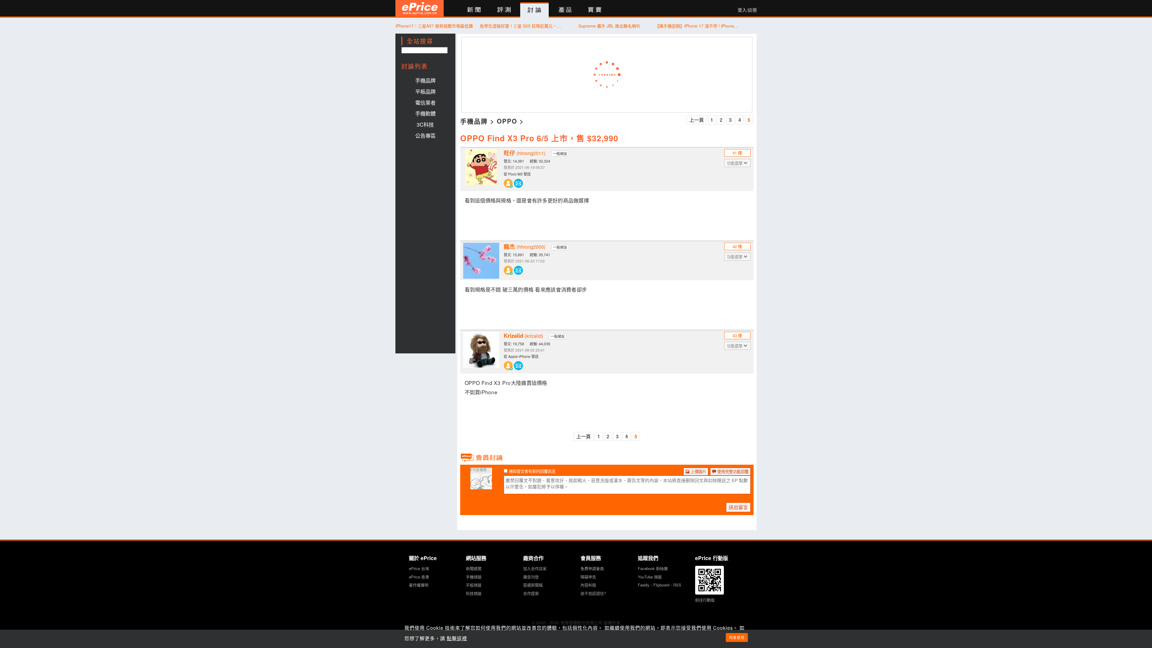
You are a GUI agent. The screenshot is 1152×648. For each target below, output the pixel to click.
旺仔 (524, 153)
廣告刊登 (531, 577)
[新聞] (474, 10)
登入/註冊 (747, 10)
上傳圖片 (697, 471)
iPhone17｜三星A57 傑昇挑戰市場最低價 (434, 26)
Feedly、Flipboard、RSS (659, 585)
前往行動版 (705, 600)
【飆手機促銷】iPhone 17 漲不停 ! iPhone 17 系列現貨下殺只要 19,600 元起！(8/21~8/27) (697, 26)
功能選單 (735, 163)
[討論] (534, 10)
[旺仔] (481, 167)
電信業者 (425, 102)
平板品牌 (425, 91)
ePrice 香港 (419, 577)
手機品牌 (425, 80)
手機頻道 (474, 577)
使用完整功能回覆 (732, 471)
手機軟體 (425, 113)
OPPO (507, 120)
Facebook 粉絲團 (653, 568)
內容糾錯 (588, 585)
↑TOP (772, 612)
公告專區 (425, 135)
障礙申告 (588, 577)
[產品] (564, 10)
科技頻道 (474, 593)
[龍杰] (481, 261)
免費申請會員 (592, 568)
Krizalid (523, 336)
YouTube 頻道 (650, 577)
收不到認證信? (593, 593)
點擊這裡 (457, 638)
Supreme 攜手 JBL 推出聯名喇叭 (609, 26)
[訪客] (481, 486)
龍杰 (524, 246)
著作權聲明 (418, 585)
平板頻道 (474, 585)
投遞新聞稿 (533, 585)
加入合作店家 (535, 568)
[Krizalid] (481, 350)
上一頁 (696, 119)
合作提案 (531, 593)
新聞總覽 (474, 568)
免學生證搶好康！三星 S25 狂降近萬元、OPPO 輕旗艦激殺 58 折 (522, 26)
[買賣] (595, 10)
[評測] (504, 10)
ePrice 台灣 (419, 568)
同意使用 (737, 637)
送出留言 (738, 507)
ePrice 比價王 (419, 8)
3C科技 (425, 124)
